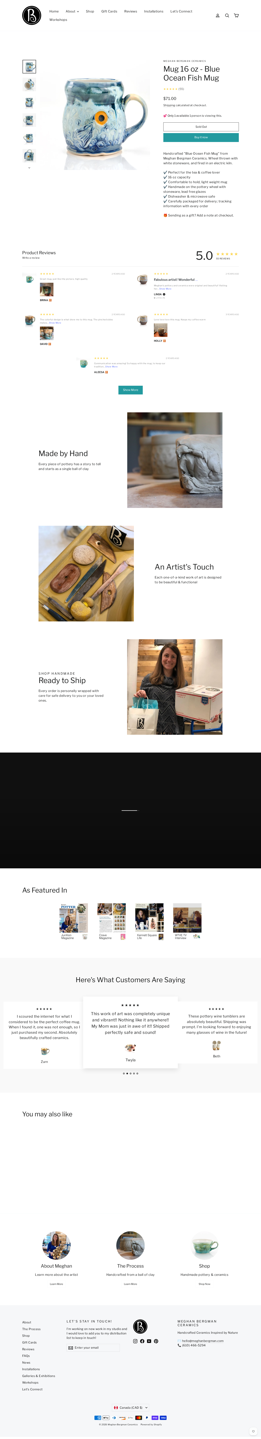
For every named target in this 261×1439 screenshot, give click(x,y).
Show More (165, 288)
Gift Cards (109, 11)
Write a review (31, 257)
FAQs (26, 1356)
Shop (90, 11)
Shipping (169, 105)
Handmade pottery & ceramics (204, 1275)
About (71, 11)
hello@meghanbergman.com (203, 1341)
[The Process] (130, 1245)
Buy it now (201, 137)
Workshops (58, 20)
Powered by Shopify (151, 1424)
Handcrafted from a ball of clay (130, 1275)
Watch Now (144, 856)
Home (54, 11)
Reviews (130, 11)
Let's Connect (181, 11)
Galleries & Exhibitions (38, 1376)
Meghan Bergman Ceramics (184, 61)
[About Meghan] (56, 1245)
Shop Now (204, 1283)
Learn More (56, 1283)
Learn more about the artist (56, 1275)
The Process (31, 1329)
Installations (153, 11)
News (26, 1362)
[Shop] (204, 1245)
